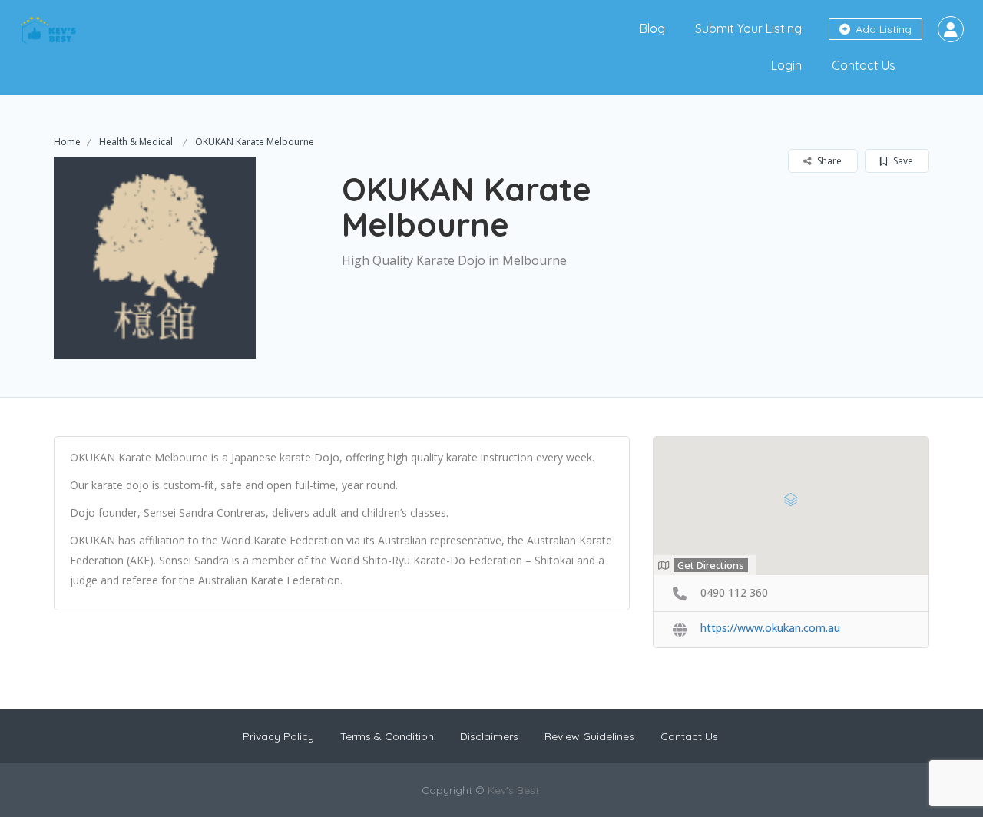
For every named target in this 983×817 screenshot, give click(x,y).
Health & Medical (136, 141)
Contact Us (863, 65)
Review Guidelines (589, 736)
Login (786, 65)
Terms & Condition (387, 736)
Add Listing (882, 29)
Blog (652, 28)
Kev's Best (513, 790)
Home (67, 141)
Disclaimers (489, 736)
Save (902, 160)
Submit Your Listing (748, 28)
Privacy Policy (278, 736)
